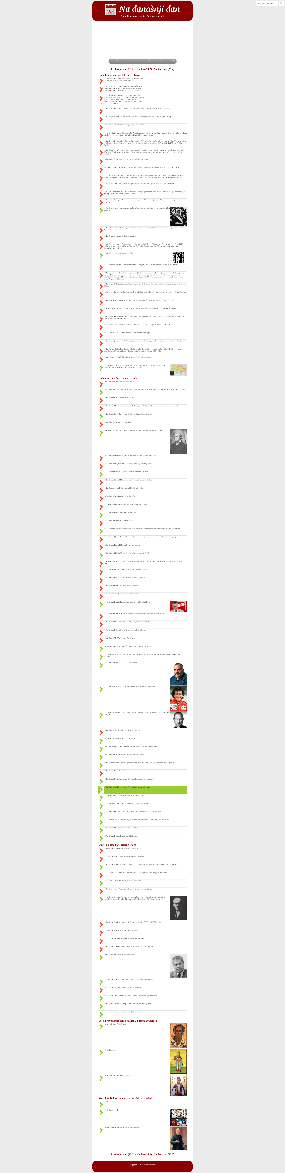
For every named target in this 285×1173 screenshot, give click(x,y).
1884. (106, 881)
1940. (106, 586)
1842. (106, 488)
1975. (106, 922)
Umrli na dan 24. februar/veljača (117, 844)
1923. (106, 553)
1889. (106, 167)
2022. (106, 365)
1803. (106, 455)
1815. (106, 856)
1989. (106, 273)
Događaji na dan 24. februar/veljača (119, 74)
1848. (106, 141)
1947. (106, 646)
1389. (106, 86)
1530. (106, 108)
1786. (106, 430)
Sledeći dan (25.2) (164, 69)
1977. (106, 795)
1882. (106, 159)
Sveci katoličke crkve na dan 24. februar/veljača (126, 1098)
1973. (106, 779)
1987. (106, 828)
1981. (106, 811)
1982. (106, 820)
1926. (106, 561)
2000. (106, 316)
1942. (106, 594)
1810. (106, 848)
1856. (106, 864)
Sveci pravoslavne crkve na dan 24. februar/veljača (128, 1020)
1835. (106, 480)
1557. (106, 406)
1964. (106, 746)
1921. (106, 545)
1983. (106, 938)
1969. (106, 771)
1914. (106, 537)
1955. (106, 236)
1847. (106, 496)
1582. (106, 125)
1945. (106, 192)
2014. (106, 1012)
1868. (106, 150)
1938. (106, 184)
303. (105, 78)
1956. (106, 730)
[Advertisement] (142, 42)
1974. (106, 253)
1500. (106, 398)
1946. (106, 208)
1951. (106, 654)
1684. (106, 422)
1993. (106, 979)
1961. (106, 738)
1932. (106, 569)
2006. (106, 357)
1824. (106, 464)
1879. (106, 504)
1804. (106, 133)
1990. (106, 836)
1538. (106, 117)
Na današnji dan (149, 1165)
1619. (106, 414)
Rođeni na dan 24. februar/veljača (118, 378)
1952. (106, 662)
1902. (106, 529)
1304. (106, 381)
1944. (106, 602)
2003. (106, 341)
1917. (106, 175)
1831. (106, 472)
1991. (106, 292)
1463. (106, 390)
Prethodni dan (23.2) (122, 69)
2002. (106, 333)
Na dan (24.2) (144, 69)
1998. (106, 308)
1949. (106, 228)
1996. (106, 300)
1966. (106, 244)
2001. (106, 325)
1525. (106, 95)
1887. (106, 521)
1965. (106, 755)
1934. (106, 577)
